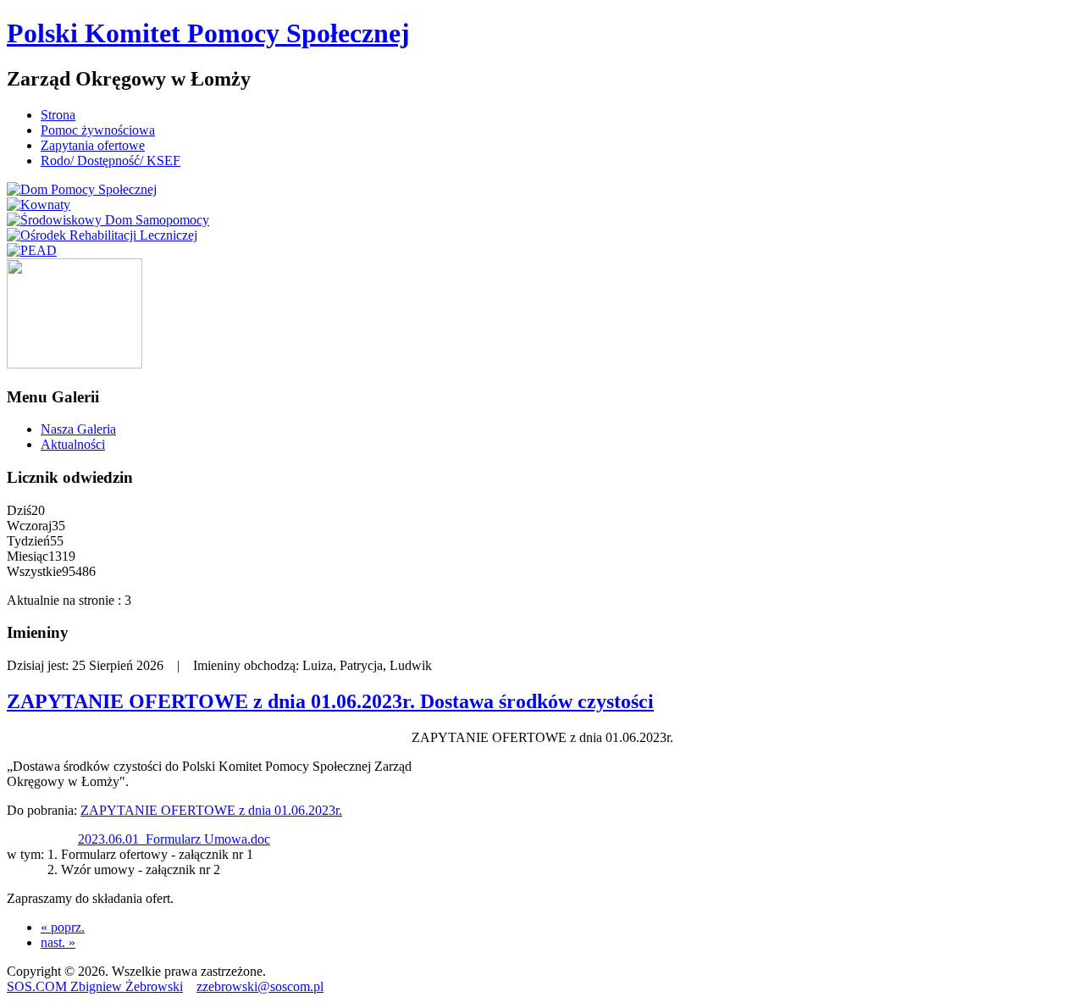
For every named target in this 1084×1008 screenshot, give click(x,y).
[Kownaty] (38, 204)
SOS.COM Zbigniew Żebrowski (95, 986)
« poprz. (63, 927)
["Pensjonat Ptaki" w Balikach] (74, 364)
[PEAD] (32, 250)
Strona (58, 115)
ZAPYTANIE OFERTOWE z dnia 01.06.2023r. (211, 810)
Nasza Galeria (78, 429)
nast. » (58, 942)
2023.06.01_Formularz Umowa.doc (174, 839)
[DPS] (82, 189)
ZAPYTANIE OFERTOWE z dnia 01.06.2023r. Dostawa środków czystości (330, 701)
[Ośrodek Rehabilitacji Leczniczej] (102, 235)
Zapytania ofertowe (93, 145)
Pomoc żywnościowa (98, 130)
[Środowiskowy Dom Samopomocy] (108, 220)
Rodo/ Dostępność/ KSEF (110, 160)
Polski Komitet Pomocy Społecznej (208, 33)
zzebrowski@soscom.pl (260, 986)
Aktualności (73, 444)
